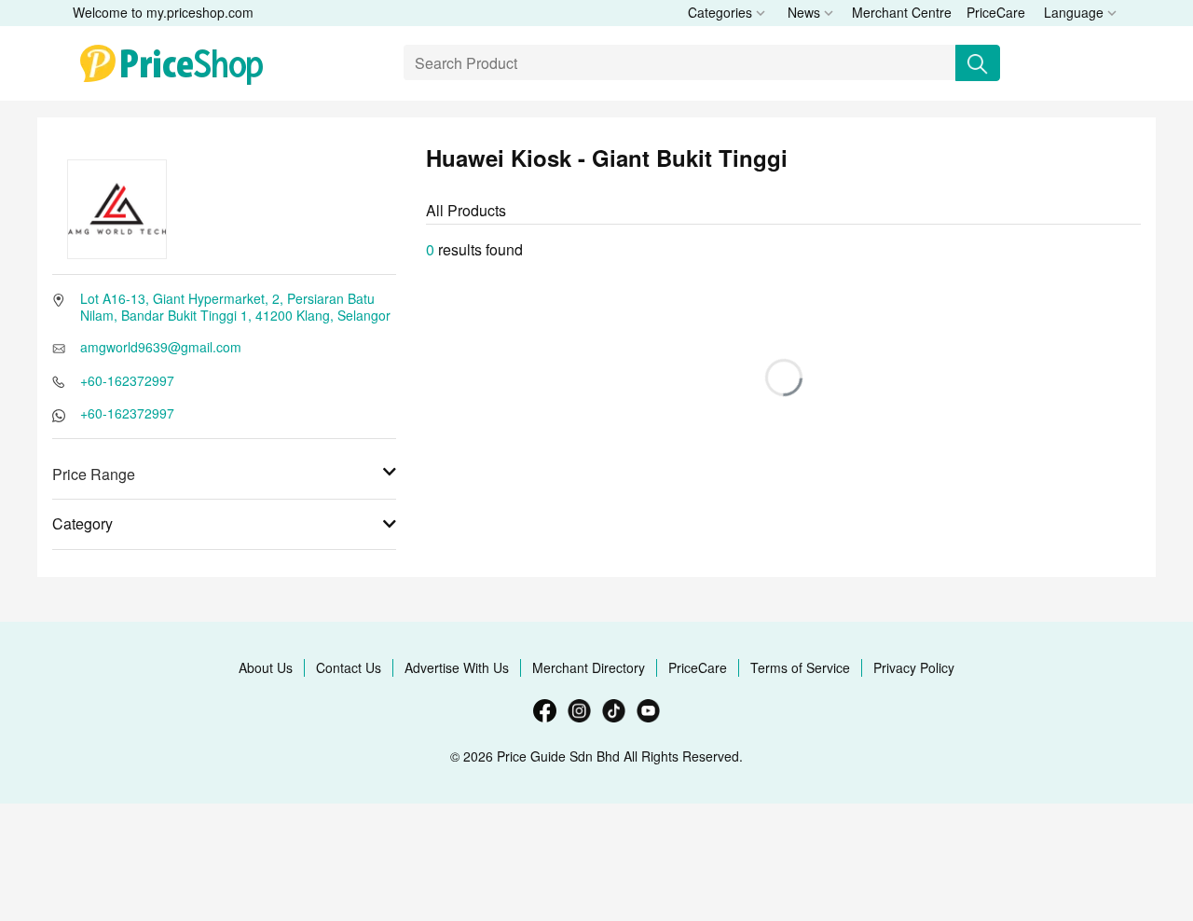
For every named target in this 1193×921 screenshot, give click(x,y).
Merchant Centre (902, 12)
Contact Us (348, 667)
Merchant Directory (588, 667)
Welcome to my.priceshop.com (163, 12)
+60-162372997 (127, 380)
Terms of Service (800, 667)
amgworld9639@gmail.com (160, 346)
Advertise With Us (457, 667)
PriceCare (996, 12)
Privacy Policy (913, 667)
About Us (266, 667)
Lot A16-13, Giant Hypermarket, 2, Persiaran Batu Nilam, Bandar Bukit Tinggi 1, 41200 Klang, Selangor (235, 306)
